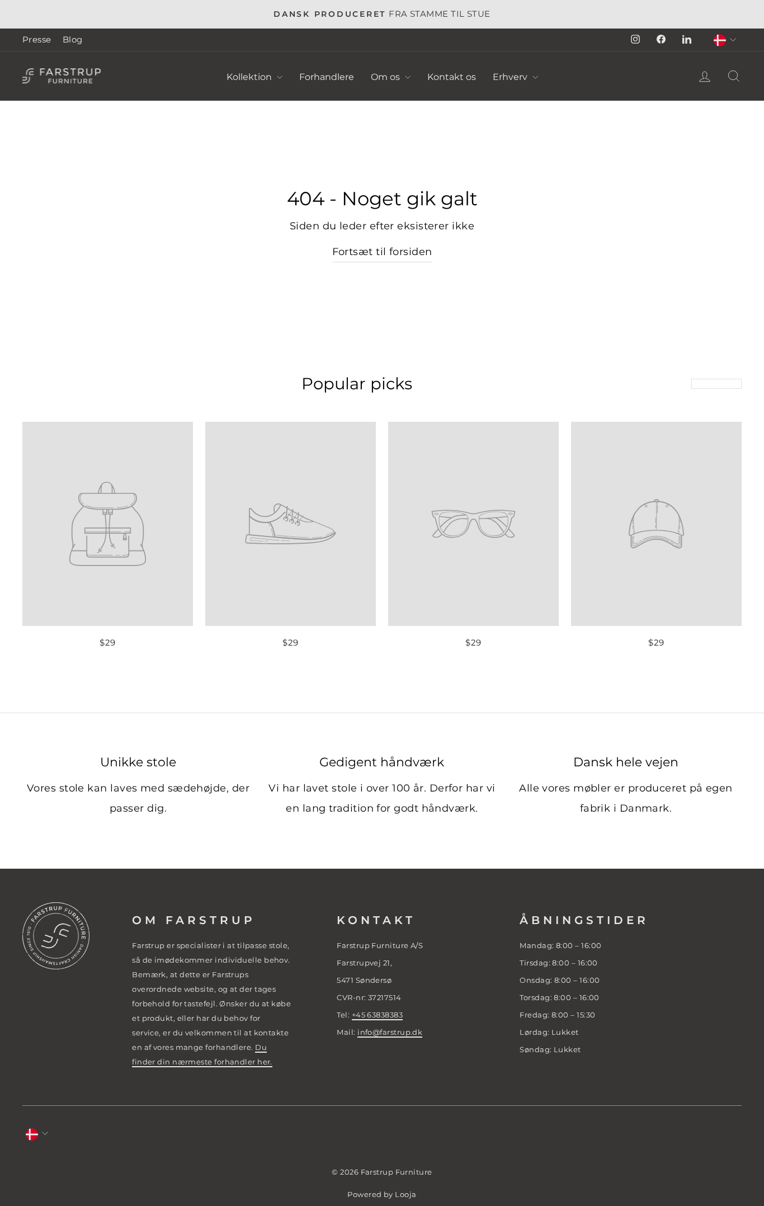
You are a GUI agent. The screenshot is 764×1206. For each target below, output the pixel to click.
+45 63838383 (377, 1014)
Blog (73, 39)
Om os (386, 77)
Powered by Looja (381, 1194)
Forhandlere (326, 77)
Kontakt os (451, 77)
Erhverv (511, 77)
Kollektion (250, 77)
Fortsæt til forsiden (382, 252)
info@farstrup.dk (389, 1032)
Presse (36, 39)
